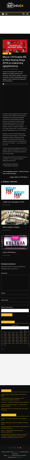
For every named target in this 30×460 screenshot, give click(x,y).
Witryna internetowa (7, 307)
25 (6, 342)
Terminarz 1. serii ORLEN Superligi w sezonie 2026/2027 (14, 402)
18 (6, 339)
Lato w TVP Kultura (9, 252)
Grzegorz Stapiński (14, 69)
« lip (2, 348)
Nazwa (3, 293)
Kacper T (3, 430)
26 (10, 342)
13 (14, 336)
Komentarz (4, 273)
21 (18, 339)
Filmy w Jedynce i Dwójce (11, 227)
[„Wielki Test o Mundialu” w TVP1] (15, 186)
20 (14, 339)
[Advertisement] (15, 24)
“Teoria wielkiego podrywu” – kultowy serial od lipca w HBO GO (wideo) (16, 172)
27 (14, 342)
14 (18, 336)
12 (10, 336)
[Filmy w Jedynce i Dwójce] (15, 211)
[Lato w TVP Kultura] (15, 236)
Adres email (5, 300)
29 (22, 342)
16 (26, 336)
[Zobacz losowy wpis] (27, 14)
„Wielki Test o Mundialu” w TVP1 (13, 202)
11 (6, 336)
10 (2, 336)
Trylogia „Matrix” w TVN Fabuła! (18, 177)
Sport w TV (5, 53)
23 (26, 339)
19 (10, 339)
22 (22, 339)
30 (26, 342)
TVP (10, 53)
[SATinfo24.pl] (3, 14)
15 (22, 336)
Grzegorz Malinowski (6, 422)
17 (2, 339)
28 (18, 342)
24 (2, 342)
